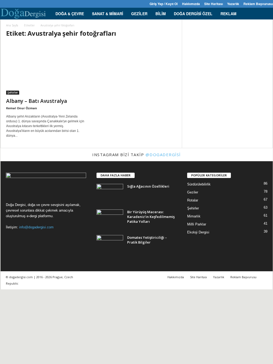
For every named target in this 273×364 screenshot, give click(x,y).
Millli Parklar (196, 224)
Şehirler (12, 92)
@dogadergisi (163, 154)
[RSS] (20, 4)
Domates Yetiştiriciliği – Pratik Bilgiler (147, 240)
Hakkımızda (191, 3)
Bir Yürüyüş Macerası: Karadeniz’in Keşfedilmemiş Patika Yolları (151, 216)
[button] (265, 13)
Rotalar (192, 200)
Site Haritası (213, 3)
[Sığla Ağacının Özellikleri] (110, 194)
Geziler (139, 13)
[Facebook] (4, 4)
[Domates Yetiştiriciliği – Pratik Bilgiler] (110, 245)
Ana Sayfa (12, 25)
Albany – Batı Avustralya (36, 101)
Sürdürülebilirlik (199, 184)
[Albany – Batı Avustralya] (46, 69)
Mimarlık (193, 216)
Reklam (228, 13)
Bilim (160, 13)
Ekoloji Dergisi (198, 232)
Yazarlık (233, 3)
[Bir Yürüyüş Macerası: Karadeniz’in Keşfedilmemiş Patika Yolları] (110, 219)
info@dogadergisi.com (36, 227)
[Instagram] (12, 4)
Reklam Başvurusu (258, 3)
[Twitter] (28, 4)
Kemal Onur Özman (21, 108)
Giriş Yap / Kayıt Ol (164, 3)
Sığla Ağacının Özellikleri (148, 186)
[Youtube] (37, 4)
